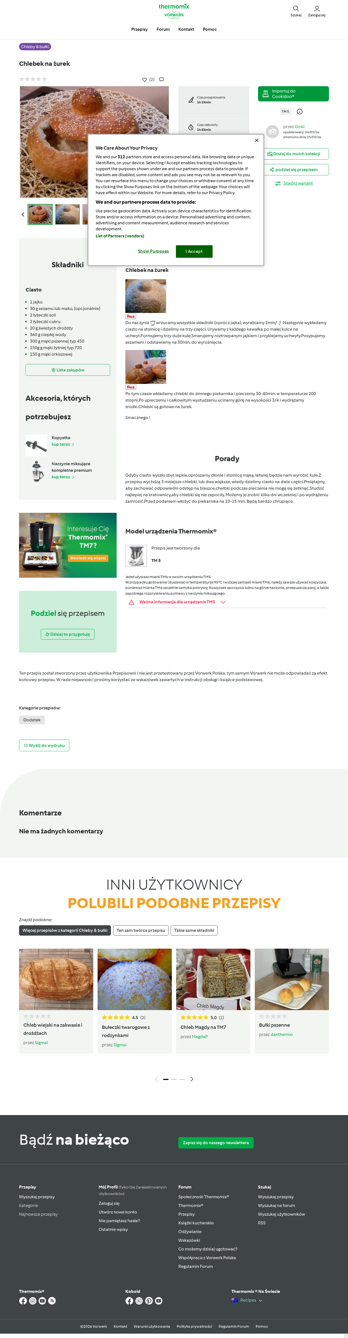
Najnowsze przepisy (38, 1214)
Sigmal (41, 1042)
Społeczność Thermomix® (203, 1196)
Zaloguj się (109, 1203)
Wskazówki (189, 1240)
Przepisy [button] (139, 29)
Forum (184, 1187)
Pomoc (262, 1326)
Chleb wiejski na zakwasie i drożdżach (52, 1029)
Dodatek (32, 719)
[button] (296, 11)
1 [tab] (166, 1079)
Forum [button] (163, 29)
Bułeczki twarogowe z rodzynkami (126, 1031)
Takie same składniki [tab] (194, 930)
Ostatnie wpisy (113, 1229)
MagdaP (200, 1036)
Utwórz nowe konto (118, 1212)
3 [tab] (182, 1079)
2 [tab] (174, 1079)
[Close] (257, 140)
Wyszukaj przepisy (37, 1196)
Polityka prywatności (194, 1326)
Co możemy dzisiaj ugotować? (207, 1249)
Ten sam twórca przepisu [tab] (141, 930)
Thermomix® (190, 1205)
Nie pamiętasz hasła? (119, 1220)
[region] (176, 200)
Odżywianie (189, 1231)
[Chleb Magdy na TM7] (213, 979)
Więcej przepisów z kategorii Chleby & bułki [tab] (65, 930)
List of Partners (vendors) (120, 236)
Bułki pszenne (274, 1025)
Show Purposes (153, 251)
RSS (262, 1222)
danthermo (282, 1034)
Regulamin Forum (195, 1266)
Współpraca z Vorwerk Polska (207, 1257)
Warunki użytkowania (152, 1326)
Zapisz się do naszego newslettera (216, 1142)
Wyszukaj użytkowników (281, 1214)
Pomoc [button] (210, 29)
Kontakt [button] (186, 29)
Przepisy (27, 1187)
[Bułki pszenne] (292, 979)
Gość (300, 126)
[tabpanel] (174, 1017)
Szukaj (264, 1187)
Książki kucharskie (196, 1222)
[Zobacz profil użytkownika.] (272, 131)
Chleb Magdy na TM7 (203, 1027)
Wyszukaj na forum (276, 1205)
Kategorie (28, 1205)
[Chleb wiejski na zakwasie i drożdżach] (56, 979)
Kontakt (120, 1326)
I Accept (194, 251)
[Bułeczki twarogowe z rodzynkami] (135, 979)
